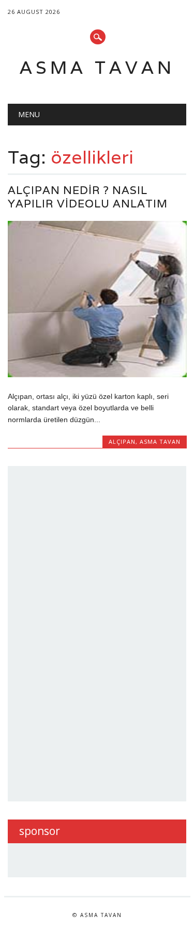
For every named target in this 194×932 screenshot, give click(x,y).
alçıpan (122, 441)
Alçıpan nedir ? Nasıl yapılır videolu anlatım (88, 197)
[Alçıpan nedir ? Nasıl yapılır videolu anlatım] (97, 375)
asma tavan (160, 441)
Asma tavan (97, 67)
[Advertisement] (96, 632)
